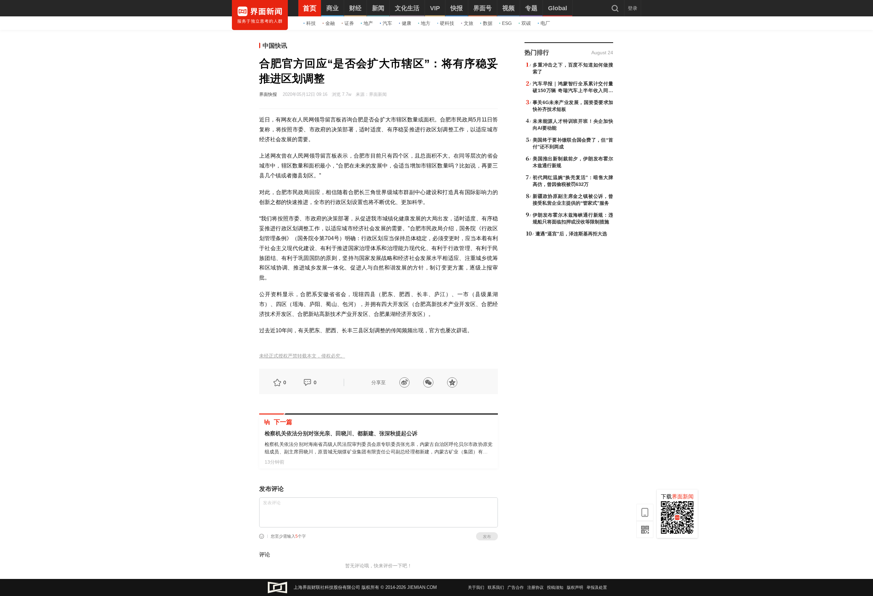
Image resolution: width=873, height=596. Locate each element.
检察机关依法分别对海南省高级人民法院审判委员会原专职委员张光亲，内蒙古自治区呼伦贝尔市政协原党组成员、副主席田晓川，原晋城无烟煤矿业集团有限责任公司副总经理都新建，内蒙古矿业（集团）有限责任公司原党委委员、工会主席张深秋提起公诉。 (378, 451)
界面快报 (268, 94)
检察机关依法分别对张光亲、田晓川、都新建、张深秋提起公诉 (341, 433)
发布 (487, 536)
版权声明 (575, 587)
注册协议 (535, 587)
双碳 (526, 23)
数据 (487, 23)
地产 (368, 23)
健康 (406, 23)
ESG (507, 23)
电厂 (545, 23)
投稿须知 (555, 587)
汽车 (387, 23)
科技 (311, 23)
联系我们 (496, 587)
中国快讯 (275, 45)
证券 (349, 23)
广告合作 (515, 587)
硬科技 (447, 23)
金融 (330, 23)
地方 (425, 23)
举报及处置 (597, 587)
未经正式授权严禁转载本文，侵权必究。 (302, 356)
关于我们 (476, 587)
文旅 (468, 23)
